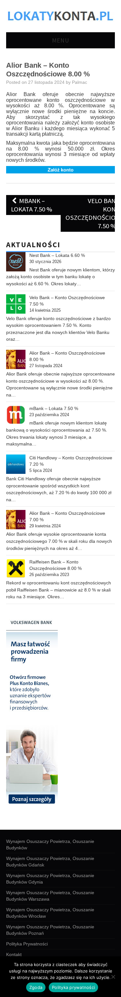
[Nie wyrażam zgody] (113, 976)
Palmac (79, 82)
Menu (60, 40)
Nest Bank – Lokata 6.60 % (57, 255)
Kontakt (14, 954)
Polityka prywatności (73, 987)
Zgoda (35, 987)
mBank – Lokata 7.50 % (31, 205)
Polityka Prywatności (27, 943)
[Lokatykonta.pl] (60, 15)
